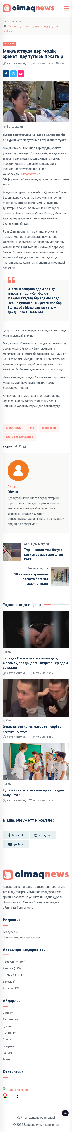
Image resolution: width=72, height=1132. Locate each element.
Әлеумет (8, 1046)
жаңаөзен (49, 428)
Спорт (7, 1039)
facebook (17, 835)
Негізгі (7, 21)
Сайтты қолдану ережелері (21, 937)
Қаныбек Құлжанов (19, 436)
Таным (7, 1053)
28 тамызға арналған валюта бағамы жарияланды (31, 578)
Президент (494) (14, 961)
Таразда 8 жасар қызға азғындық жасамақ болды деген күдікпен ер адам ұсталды (35, 662)
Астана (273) (11, 988)
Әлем (6, 1059)
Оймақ (21, 63)
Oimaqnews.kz (31, 174)
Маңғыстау (13, 428)
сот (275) (9, 981)
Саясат (8, 1013)
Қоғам (19, 21)
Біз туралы (10, 932)
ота (31, 428)
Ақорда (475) (12, 968)
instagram (45, 835)
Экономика (10, 1019)
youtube (18, 844)
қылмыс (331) (12, 975)
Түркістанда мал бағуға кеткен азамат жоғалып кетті (43, 554)
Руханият (9, 1033)
